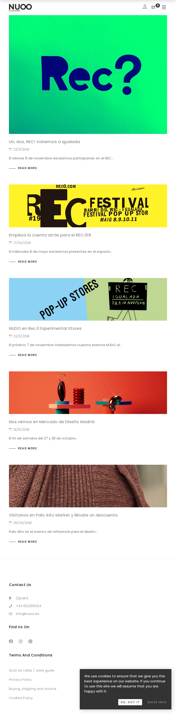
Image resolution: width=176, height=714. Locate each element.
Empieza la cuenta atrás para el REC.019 (50, 235)
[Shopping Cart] (153, 7)
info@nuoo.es (27, 613)
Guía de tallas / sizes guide (32, 670)
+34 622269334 (28, 605)
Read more (27, 168)
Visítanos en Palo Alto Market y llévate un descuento (63, 515)
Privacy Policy (20, 679)
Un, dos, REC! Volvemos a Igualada (44, 141)
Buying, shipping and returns (33, 688)
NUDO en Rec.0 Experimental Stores (45, 328)
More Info (157, 702)
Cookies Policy (21, 698)
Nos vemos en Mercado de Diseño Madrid (51, 422)
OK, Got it (130, 702)
